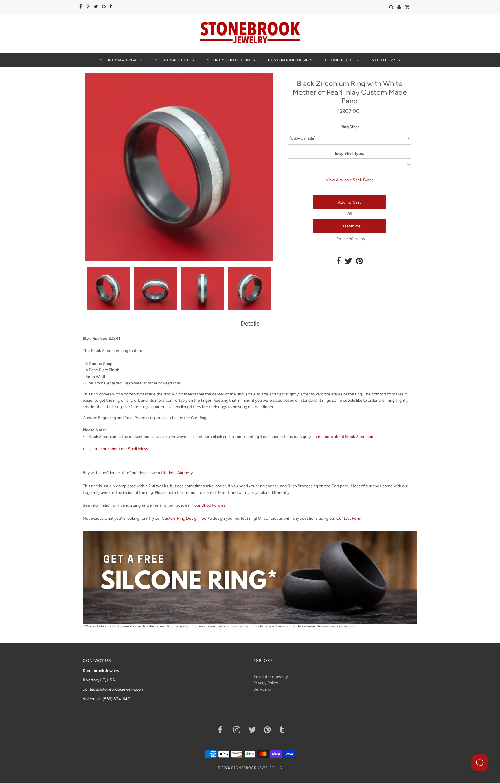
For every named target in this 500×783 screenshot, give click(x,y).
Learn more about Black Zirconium (343, 436)
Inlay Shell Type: (349, 153)
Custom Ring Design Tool (184, 518)
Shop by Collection (228, 60)
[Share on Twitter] (348, 262)
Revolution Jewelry (270, 676)
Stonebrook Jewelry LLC (256, 768)
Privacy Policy (265, 682)
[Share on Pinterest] (359, 262)
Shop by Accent (172, 60)
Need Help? (383, 60)
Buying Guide (339, 60)
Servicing (262, 689)
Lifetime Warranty (177, 472)
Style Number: (95, 338)
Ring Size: (349, 127)
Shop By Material (118, 60)
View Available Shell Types (350, 180)
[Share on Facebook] (338, 262)
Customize (350, 226)
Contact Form (348, 518)
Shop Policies (213, 505)
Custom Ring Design (290, 60)
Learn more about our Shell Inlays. (118, 448)
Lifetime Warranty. (349, 238)
